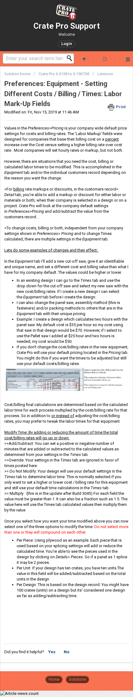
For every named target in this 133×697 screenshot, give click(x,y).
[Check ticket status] (104, 58)
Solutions (77, 679)
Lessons (105, 74)
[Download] (55, 352)
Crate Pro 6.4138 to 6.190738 (64, 74)
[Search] (71, 58)
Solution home (17, 74)
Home (54, 679)
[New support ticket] (84, 58)
